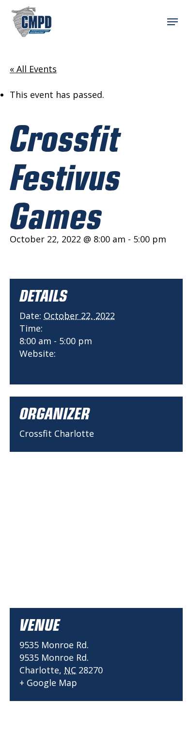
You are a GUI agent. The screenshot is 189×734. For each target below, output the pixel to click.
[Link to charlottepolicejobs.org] (31, 21)
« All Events (33, 69)
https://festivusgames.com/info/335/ (96, 366)
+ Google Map (48, 682)
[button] (172, 22)
